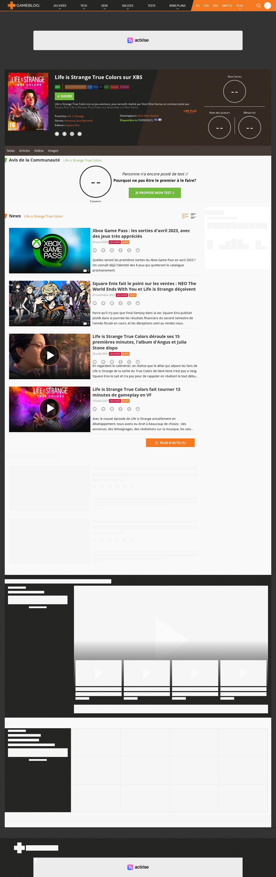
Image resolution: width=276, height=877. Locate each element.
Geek (104, 5)
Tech (83, 5)
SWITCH (227, 5)
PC (198, 5)
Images (53, 151)
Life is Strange (75, 116)
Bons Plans (177, 5)
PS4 (90, 87)
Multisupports (75, 87)
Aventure (69, 120)
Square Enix (72, 125)
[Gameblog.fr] (23, 5)
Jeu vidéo (115, 242)
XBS (215, 5)
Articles (24, 151)
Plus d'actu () (172, 443)
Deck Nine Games (148, 115)
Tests (151, 5)
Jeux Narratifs (85, 120)
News (11, 151)
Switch (114, 87)
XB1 (106, 87)
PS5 (206, 5)
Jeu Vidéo (59, 5)
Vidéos (39, 151)
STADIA (124, 87)
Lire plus (190, 111)
